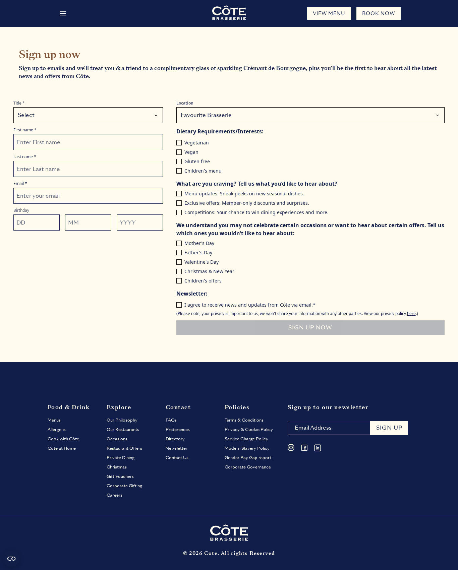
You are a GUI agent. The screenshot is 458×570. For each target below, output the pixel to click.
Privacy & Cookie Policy (249, 430)
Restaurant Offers (124, 448)
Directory (175, 439)
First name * (25, 130)
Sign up (389, 428)
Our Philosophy (122, 420)
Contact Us (177, 458)
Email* (20, 183)
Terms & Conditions (244, 420)
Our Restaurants (123, 430)
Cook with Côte (63, 439)
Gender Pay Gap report (248, 458)
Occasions (117, 439)
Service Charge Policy (246, 439)
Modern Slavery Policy (247, 448)
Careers (114, 495)
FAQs (171, 420)
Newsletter (176, 448)
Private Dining (120, 458)
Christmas (117, 467)
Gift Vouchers (120, 476)
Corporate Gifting (124, 486)
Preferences (178, 430)
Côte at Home (62, 448)
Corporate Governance (248, 467)
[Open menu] (62, 13)
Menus (54, 420)
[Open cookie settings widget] (11, 559)
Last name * (24, 157)
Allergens (57, 430)
